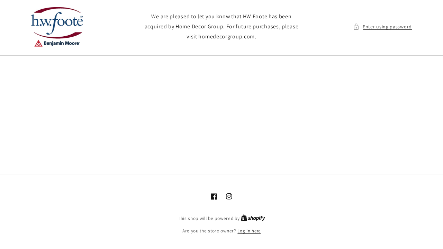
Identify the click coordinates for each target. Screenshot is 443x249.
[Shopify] (253, 218)
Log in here (249, 231)
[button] (382, 26)
